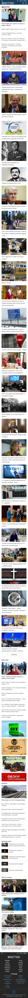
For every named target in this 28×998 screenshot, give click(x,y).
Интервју (20, 962)
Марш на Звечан (6, 282)
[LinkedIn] (24, 0)
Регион (20, 960)
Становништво (7, 983)
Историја (7, 977)
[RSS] (2, 0)
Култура (21, 969)
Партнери (20, 975)
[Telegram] (25, 0)
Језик (7, 985)
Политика (7, 964)
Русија (7, 962)
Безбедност (7, 967)
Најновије (7, 960)
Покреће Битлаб (20, 983)
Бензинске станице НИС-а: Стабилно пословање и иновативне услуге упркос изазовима (12, 46)
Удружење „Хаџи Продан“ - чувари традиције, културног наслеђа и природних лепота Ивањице (13, 610)
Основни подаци (7, 975)
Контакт (20, 977)
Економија (7, 965)
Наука (20, 967)
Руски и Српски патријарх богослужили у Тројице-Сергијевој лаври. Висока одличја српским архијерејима (13, 303)
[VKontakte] (22, 0)
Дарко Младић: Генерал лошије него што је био (14, 29)
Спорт (20, 971)
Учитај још (14, 654)
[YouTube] (20, 0)
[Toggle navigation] (25, 3)
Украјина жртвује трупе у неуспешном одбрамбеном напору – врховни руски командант (12, 89)
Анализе (7, 971)
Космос (20, 965)
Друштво (7, 969)
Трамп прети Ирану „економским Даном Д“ (12, 809)
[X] (19, 0)
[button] (25, 3)
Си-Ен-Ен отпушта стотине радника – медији (14, 349)
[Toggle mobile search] (23, 3)
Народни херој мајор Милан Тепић (11, 183)
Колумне (21, 964)
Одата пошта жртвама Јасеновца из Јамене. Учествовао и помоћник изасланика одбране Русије (14, 233)
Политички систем (7, 979)
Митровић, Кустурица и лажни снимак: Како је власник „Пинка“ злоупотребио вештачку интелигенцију (13, 460)
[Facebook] (17, 0)
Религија (7, 981)
